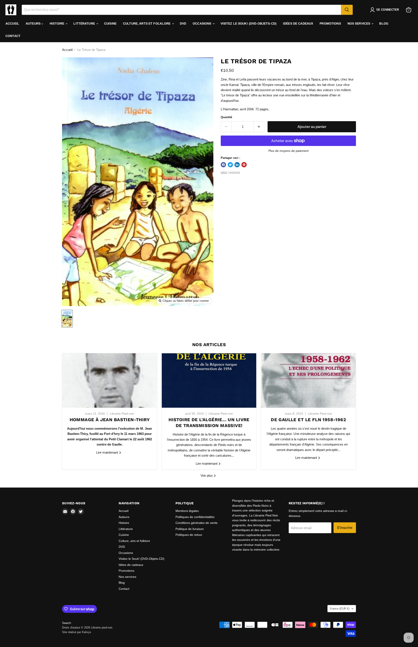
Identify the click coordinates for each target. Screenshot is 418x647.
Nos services (359, 23)
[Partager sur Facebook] (223, 164)
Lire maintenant (107, 452)
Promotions (330, 23)
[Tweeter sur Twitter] (230, 164)
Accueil (12, 23)
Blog (383, 23)
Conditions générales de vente (196, 523)
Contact (12, 36)
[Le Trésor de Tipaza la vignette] (67, 318)
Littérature (84, 23)
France (339, 608)
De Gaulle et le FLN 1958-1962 (308, 419)
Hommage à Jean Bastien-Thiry (110, 419)
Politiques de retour (188, 534)
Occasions (202, 23)
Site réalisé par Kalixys (76, 632)
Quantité (226, 117)
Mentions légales (187, 511)
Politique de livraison (189, 529)
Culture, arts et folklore (147, 23)
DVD (183, 23)
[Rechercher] (347, 10)
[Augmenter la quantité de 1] (259, 126)
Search (66, 623)
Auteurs (33, 23)
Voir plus (207, 475)
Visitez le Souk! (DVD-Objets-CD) (248, 23)
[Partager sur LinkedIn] (237, 164)
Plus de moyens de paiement (288, 151)
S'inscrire (344, 527)
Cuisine (110, 23)
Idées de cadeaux (298, 23)
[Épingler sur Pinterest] (244, 164)
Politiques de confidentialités (194, 517)
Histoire (57, 23)
